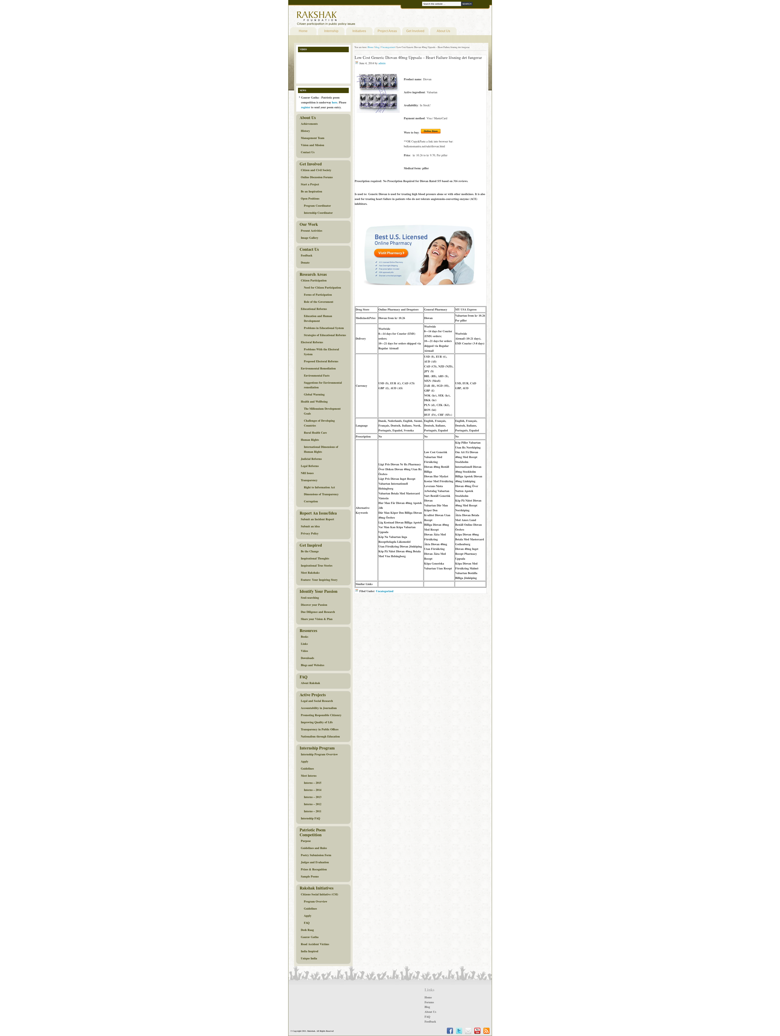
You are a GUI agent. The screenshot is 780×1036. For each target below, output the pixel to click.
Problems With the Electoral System (321, 351)
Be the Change (310, 551)
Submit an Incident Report (317, 519)
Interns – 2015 (312, 783)
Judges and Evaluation (315, 862)
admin (382, 63)
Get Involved (415, 31)
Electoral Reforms (312, 342)
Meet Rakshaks (310, 572)
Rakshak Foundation (343, 19)
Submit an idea (310, 526)
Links (304, 644)
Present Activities (311, 230)
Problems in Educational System (324, 328)
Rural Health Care (315, 432)
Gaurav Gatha (309, 937)
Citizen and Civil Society (316, 170)
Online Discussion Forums (317, 177)
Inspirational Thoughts (315, 558)
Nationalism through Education (320, 736)
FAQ (307, 923)
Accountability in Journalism (319, 708)
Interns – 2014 (312, 790)
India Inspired (309, 951)
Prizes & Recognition (314, 869)
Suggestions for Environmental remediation (323, 385)
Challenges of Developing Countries (319, 423)
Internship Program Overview (319, 754)
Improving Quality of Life (317, 722)
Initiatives (359, 31)
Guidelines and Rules (314, 848)
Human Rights (310, 440)
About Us (443, 31)
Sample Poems (310, 876)
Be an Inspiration (311, 191)
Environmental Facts (316, 375)
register (305, 107)
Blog (427, 1007)
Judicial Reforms (311, 459)
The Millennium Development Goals (322, 411)
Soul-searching (310, 597)
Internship (331, 31)
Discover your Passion (314, 605)
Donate (305, 262)
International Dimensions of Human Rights (321, 449)
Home (303, 31)
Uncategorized (384, 591)
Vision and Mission (312, 145)
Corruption (311, 501)
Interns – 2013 (312, 797)
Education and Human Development (318, 318)
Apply (304, 761)
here (334, 102)
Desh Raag (307, 930)
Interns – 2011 (312, 811)
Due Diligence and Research (318, 612)
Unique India (309, 958)
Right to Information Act (319, 487)
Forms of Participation (318, 294)
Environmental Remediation (318, 368)
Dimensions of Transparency (321, 494)
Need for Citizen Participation (322, 287)
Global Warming (314, 394)
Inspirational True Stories (316, 565)
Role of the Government (318, 302)
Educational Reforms (314, 309)
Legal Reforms (310, 466)
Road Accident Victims (315, 944)
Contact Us (307, 152)
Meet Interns (308, 775)
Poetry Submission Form (316, 855)
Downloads (307, 658)
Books (304, 636)
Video (304, 651)
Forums (429, 1002)
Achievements (309, 124)
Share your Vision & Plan (317, 619)
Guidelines (307, 768)
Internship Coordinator (318, 213)
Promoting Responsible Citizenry (321, 715)
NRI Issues (307, 473)
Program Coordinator (317, 205)
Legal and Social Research (317, 701)
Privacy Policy (309, 533)
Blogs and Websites (312, 665)
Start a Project (310, 184)
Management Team (312, 138)
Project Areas (387, 31)
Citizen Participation (314, 280)
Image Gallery (309, 238)
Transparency (309, 480)
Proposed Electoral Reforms (321, 361)
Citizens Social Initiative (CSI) (319, 894)
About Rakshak (310, 683)
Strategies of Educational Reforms (325, 335)
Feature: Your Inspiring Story (319, 580)
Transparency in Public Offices (319, 729)
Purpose (306, 841)
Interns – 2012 (312, 804)
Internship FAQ (310, 818)
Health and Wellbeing (314, 401)
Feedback (306, 255)
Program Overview (315, 901)
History (305, 131)
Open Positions (310, 198)
